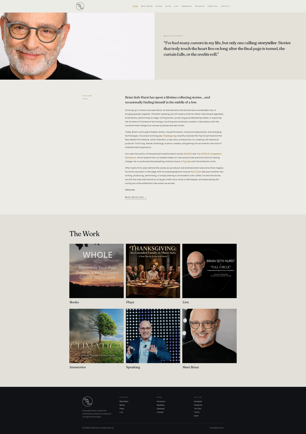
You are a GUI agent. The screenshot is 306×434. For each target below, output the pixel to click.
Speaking (200, 6)
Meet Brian (147, 6)
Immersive (187, 6)
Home (135, 6)
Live (176, 6)
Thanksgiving (169, 135)
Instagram (198, 401)
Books (159, 6)
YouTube (197, 408)
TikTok (197, 412)
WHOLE (187, 153)
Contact (225, 6)
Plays (168, 6)
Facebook (198, 405)
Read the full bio (136, 197)
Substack (213, 6)
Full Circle (196, 171)
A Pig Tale (186, 161)
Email (196, 416)
